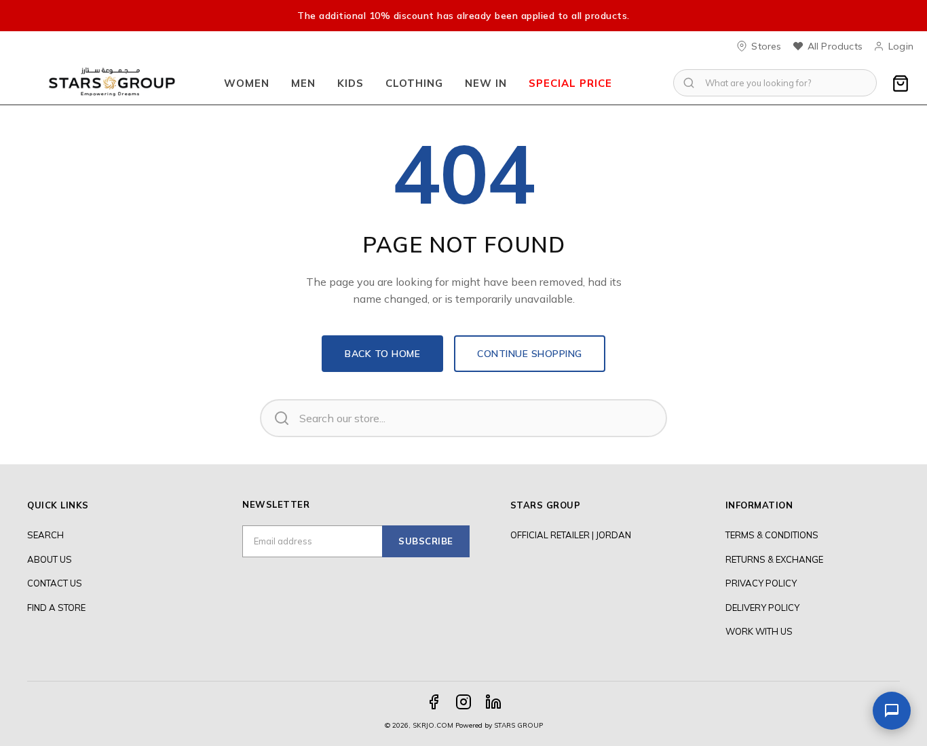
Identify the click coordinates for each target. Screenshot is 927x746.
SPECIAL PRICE (570, 83)
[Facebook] (433, 702)
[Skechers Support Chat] (892, 711)
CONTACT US (54, 583)
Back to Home (382, 354)
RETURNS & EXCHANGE (774, 559)
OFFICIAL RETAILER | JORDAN (570, 534)
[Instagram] (463, 702)
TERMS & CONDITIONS (771, 534)
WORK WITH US (759, 631)
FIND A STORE (56, 607)
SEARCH (45, 534)
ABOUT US (49, 559)
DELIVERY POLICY (762, 607)
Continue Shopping (529, 354)
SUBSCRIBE (425, 541)
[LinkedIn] (493, 702)
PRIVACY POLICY (761, 583)
